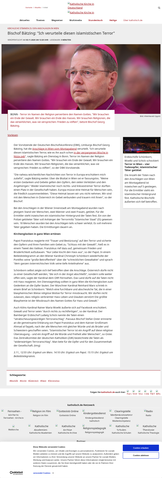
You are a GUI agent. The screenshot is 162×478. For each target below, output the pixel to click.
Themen (40, 20)
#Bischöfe (14, 380)
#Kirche (23, 380)
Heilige (113, 20)
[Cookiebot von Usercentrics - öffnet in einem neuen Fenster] (16, 473)
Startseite (28, 7)
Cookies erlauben (141, 448)
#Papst (43, 380)
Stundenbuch (95, 20)
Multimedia (75, 20)
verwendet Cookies (41, 473)
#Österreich (33, 380)
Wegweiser (57, 20)
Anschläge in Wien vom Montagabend (54, 148)
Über (132, 20)
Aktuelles (38, 7)
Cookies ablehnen (141, 455)
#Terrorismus (53, 380)
